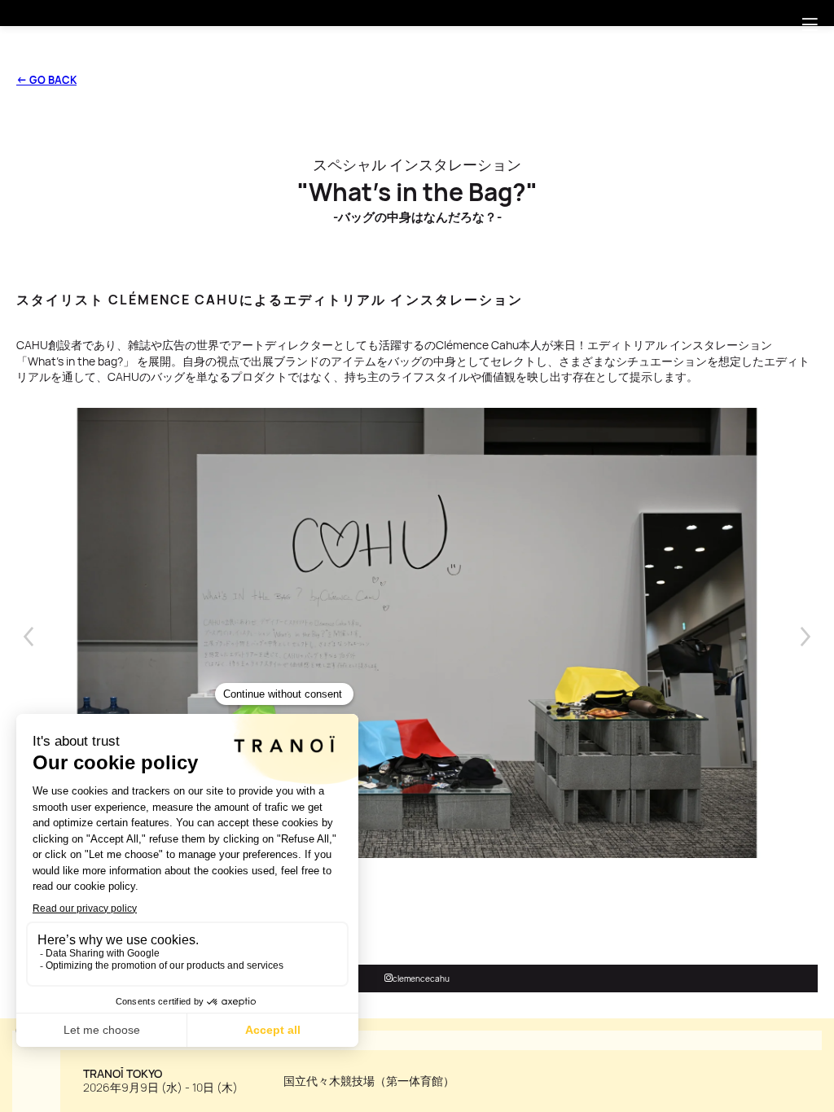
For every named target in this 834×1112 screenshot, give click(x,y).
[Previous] (28, 636)
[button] (809, 24)
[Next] (805, 636)
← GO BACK (46, 79)
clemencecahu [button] (421, 978)
